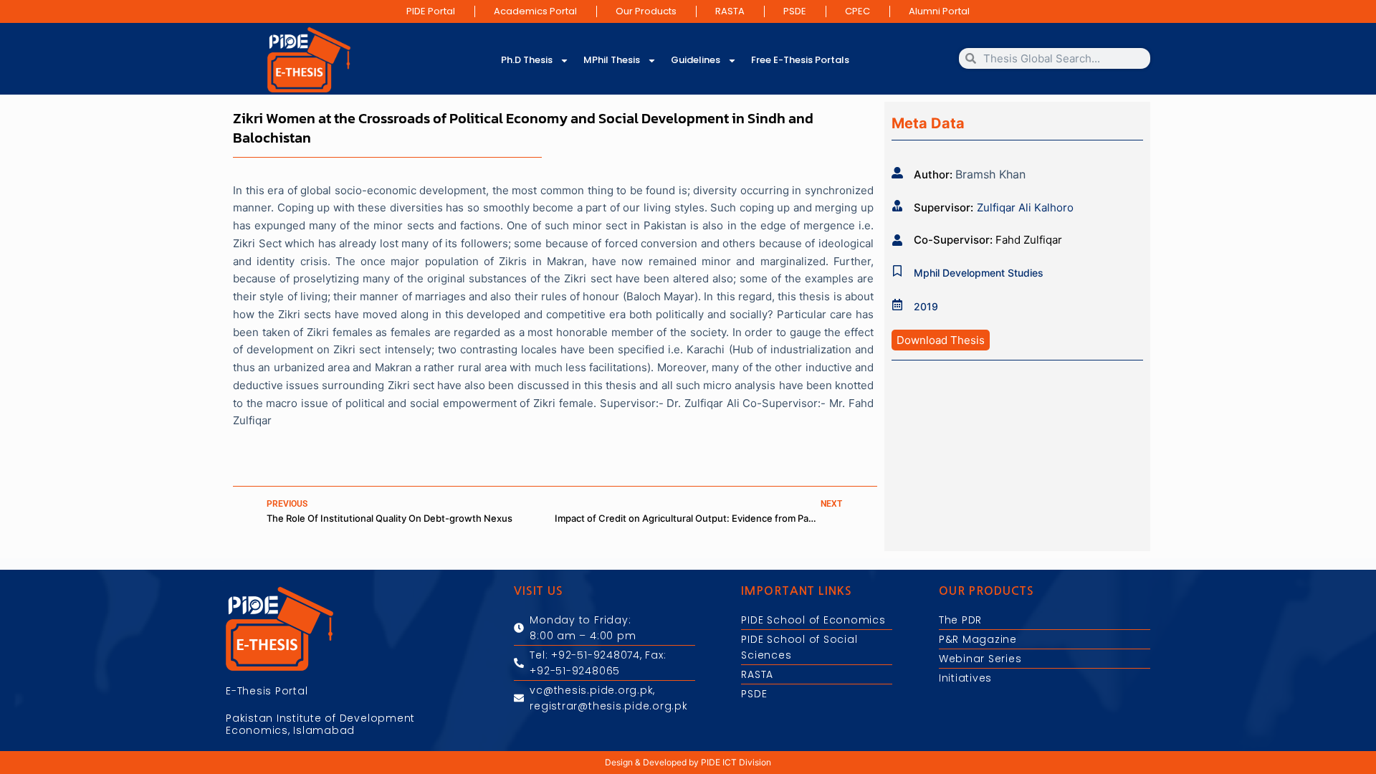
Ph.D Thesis (527, 60)
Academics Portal (535, 11)
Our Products (646, 11)
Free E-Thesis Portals (800, 60)
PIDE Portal (430, 11)
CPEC (857, 11)
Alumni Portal (939, 11)
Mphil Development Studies (978, 273)
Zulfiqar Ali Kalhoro (1025, 207)
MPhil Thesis (611, 60)
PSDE (794, 11)
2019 (926, 306)
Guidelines (695, 60)
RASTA (730, 11)
